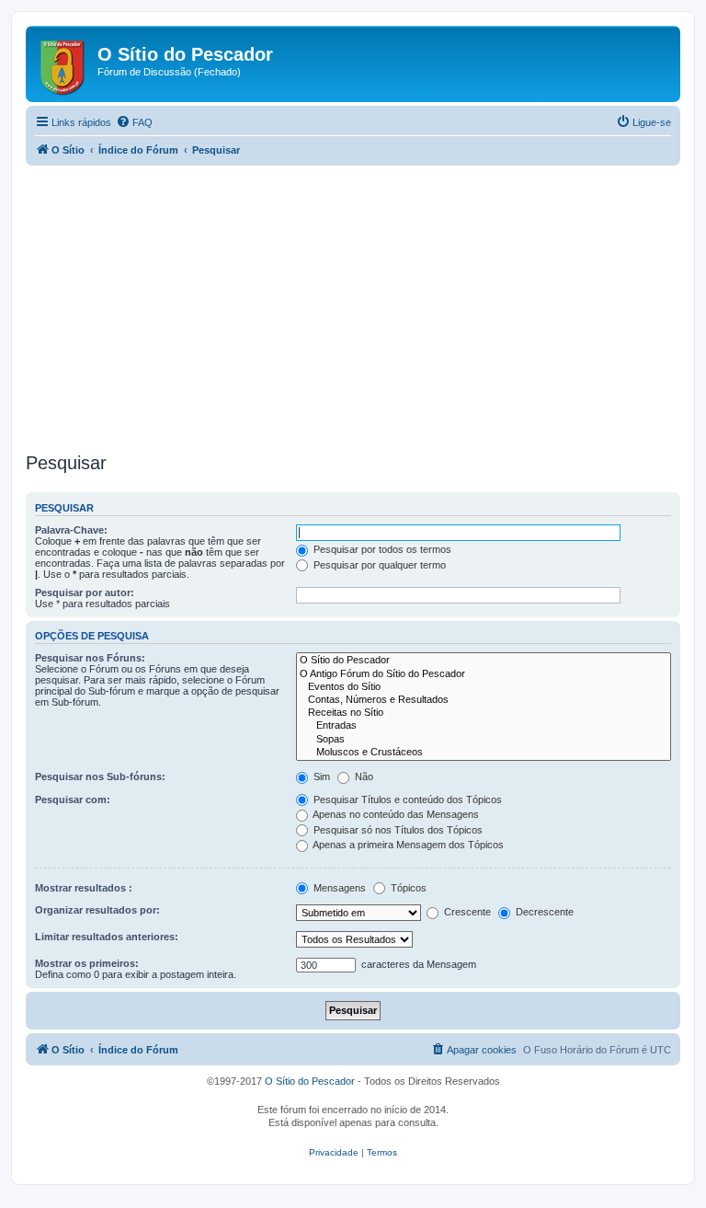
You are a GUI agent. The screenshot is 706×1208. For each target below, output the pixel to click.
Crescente (466, 911)
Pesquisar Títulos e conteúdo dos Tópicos (406, 799)
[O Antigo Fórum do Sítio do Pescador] (483, 674)
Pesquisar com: (72, 799)
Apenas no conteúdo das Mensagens (395, 814)
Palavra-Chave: (71, 529)
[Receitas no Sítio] (483, 713)
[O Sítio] (63, 64)
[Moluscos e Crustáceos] (483, 752)
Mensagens (338, 887)
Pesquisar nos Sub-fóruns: (100, 776)
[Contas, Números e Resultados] (483, 700)
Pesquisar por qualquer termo (378, 564)
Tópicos (407, 887)
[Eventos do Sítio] (483, 687)
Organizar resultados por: (97, 909)
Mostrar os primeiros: (87, 963)
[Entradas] (483, 725)
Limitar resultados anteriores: (106, 936)
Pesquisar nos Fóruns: (90, 657)
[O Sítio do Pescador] (483, 660)
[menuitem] (134, 122)
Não (362, 776)
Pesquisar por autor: (84, 592)
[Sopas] (483, 739)
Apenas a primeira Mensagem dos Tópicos (407, 844)
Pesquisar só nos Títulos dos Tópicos (397, 829)
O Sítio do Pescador (310, 1081)
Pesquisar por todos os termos (381, 549)
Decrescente (543, 911)
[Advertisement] (353, 309)
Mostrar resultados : (83, 887)
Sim (320, 776)
